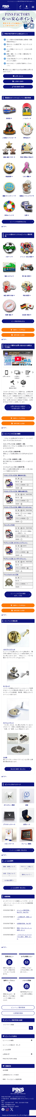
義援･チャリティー (8, 196)
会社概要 (5, 1070)
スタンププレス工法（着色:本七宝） (16, 475)
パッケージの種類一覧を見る (18, 850)
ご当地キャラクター (8, 138)
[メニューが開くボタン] (33, 7)
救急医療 (8, 176)
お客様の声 (6, 1054)
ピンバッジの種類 (8, 1040)
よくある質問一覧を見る (18, 888)
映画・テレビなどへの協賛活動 (12, 1079)
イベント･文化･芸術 (26, 256)
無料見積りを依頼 (18, 335)
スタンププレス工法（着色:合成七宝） (16, 491)
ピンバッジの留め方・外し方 (11, 1045)
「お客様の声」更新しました (24, 918)
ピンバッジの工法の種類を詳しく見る (18, 594)
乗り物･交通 (26, 276)
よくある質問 (7, 1049)
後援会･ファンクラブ (26, 196)
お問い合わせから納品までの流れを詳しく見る (18, 407)
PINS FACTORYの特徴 (10, 1058)
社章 (26, 215)
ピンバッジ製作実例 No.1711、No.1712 (23, 911)
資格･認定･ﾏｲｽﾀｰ (8, 157)
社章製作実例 (18, 1013)
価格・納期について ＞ (9, 867)
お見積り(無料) (18, 81)
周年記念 (26, 138)
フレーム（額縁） (26, 844)
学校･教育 (26, 295)
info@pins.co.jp (10, 1104)
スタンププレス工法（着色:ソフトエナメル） (18, 507)
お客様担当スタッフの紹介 (11, 1075)
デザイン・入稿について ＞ (27, 867)
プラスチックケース (9, 824)
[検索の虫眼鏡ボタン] (31, 1028)
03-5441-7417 (19, 86)
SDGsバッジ (8, 215)
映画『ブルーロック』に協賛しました (24, 929)
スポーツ (8, 256)
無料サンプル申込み (19, 330)
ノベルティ (26, 118)
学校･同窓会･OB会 (26, 157)
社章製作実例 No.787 (24, 923)
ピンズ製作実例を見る (18, 321)
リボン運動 (26, 176)
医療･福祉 (8, 315)
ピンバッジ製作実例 (18, 1007)
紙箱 (26, 805)
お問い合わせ (19, 76)
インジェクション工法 (11, 574)
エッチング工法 (9, 525)
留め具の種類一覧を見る (18, 769)
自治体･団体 (26, 315)
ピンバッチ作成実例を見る (18, 221)
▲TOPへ (4, 226)
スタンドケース (9, 844)
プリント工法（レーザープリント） (16, 558)
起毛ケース (26, 824)
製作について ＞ (27, 874)
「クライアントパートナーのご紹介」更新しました (24, 937)
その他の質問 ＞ (9, 880)
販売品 (8, 118)
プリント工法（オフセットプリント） (16, 542)
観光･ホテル (8, 276)
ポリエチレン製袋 (9, 805)
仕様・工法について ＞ (9, 874)
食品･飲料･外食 (8, 295)
